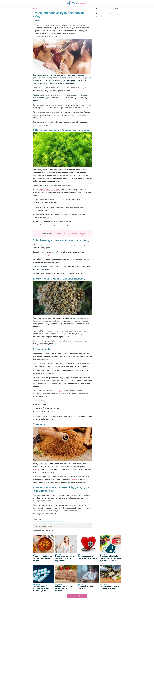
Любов (35, 8)
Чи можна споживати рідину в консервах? (109, 587)
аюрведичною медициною (49, 189)
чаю (60, 390)
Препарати (36, 584)
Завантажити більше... (77, 596)
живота (36, 469)
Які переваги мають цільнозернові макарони (64, 588)
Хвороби (80, 554)
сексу (82, 88)
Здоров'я (58, 554)
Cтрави (35, 554)
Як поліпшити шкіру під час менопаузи (70, 234)
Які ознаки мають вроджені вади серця (87, 557)
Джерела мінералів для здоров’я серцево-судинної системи (110, 558)
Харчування (104, 554)
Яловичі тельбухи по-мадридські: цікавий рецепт (43, 558)
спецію (75, 479)
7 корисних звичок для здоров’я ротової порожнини (65, 558)
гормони (50, 255)
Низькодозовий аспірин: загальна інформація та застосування (41, 588)
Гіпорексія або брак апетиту (86, 587)
